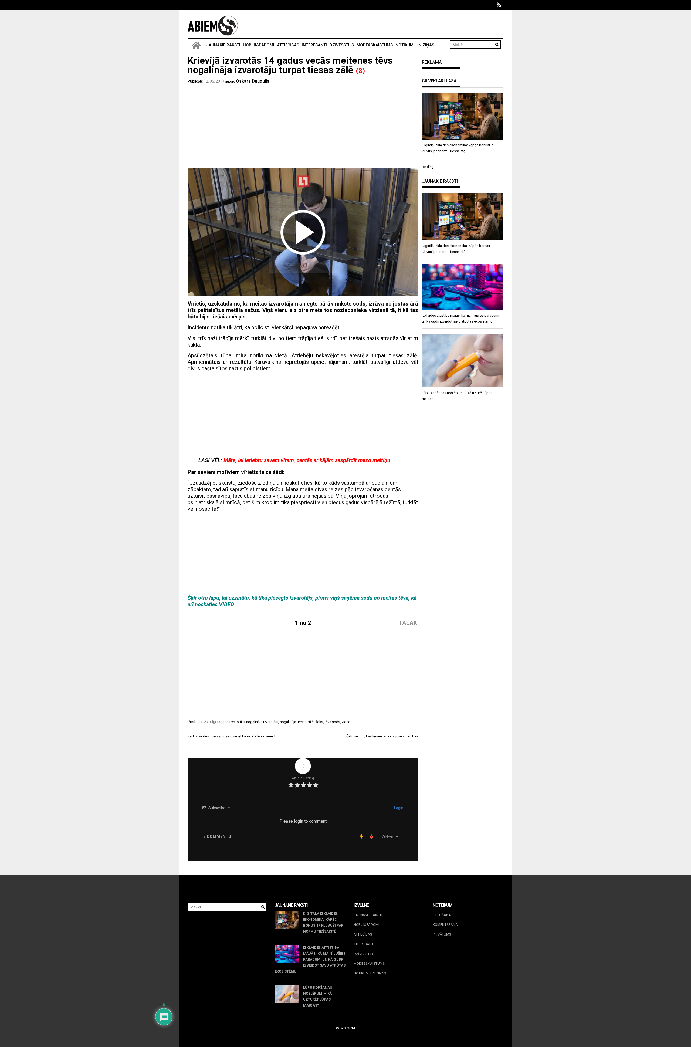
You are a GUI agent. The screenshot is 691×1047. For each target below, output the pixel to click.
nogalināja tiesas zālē (297, 722)
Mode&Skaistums (375, 45)
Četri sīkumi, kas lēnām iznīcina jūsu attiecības (382, 736)
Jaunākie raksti (223, 45)
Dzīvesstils (342, 45)
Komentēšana (445, 925)
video (346, 722)
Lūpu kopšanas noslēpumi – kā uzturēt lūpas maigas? (317, 996)
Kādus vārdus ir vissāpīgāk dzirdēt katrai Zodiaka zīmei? (232, 736)
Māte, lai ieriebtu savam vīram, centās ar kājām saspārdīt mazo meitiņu (306, 460)
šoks (319, 722)
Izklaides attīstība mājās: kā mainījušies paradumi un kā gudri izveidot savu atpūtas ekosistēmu (310, 959)
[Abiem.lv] (196, 45)
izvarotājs (237, 722)
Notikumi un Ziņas (414, 45)
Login (398, 808)
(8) (360, 71)
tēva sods (332, 722)
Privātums (442, 934)
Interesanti (314, 45)
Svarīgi (210, 722)
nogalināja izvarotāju (262, 722)
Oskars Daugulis (252, 81)
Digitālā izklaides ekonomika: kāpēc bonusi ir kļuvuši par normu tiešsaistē (323, 922)
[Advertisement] (303, 127)
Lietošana (442, 915)
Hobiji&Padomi (258, 45)
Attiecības (288, 45)
